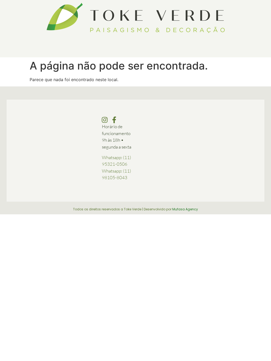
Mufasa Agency (185, 209)
